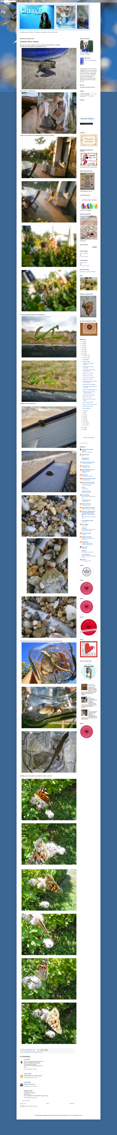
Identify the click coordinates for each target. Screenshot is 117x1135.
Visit (84, 443)
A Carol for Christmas (86, 479)
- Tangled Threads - (86, 500)
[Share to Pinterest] (47, 1050)
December (85, 355)
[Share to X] (44, 1050)
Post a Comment (26, 1100)
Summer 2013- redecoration (89, 384)
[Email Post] (38, 1049)
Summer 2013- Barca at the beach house (88, 370)
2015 (82, 349)
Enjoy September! (86, 408)
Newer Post (23, 1103)
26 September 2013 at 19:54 (30, 1086)
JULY (83, 455)
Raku (89, 697)
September (85, 361)
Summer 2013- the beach (88, 377)
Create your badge (84, 256)
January (85, 425)
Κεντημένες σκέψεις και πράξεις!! (88, 508)
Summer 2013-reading (87, 402)
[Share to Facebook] (46, 1050)
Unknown (26, 1073)
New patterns (84, 521)
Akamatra (84, 528)
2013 (82, 353)
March (84, 421)
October (85, 359)
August (84, 410)
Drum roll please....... (86, 501)
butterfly (26, 1082)
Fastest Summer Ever (86, 492)
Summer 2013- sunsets (87, 373)
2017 (82, 345)
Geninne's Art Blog (86, 533)
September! (84, 534)
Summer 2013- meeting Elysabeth (87, 367)
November (85, 357)
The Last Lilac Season (86, 560)
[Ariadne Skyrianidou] (80, 255)
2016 (82, 347)
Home (47, 1103)
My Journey (84, 474)
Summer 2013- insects (87, 379)
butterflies (28, 1052)
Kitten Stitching (85, 495)
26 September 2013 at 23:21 (30, 1097)
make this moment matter (87, 463)
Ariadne (23, 1049)
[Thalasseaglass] (80, 264)
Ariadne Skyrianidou (84, 253)
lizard (35, 1052)
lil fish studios (85, 524)
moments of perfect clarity (88, 462)
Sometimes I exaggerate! (87, 452)
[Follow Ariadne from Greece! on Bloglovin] (87, 119)
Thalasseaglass (83, 262)
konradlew (69, 1115)
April (84, 418)
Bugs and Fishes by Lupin (88, 482)
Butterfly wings (85, 454)
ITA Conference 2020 (86, 505)
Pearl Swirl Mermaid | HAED (87, 552)
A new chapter (85, 525)
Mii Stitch (84, 550)
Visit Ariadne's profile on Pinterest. (88, 271)
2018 (82, 343)
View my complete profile (90, 60)
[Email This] (41, 1050)
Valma (25, 1059)
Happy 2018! (84, 548)
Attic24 (83, 487)
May (84, 417)
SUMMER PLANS (85, 459)
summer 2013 (39, 1052)
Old (89, 710)
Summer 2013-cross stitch (88, 395)
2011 (82, 429)
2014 (82, 351)
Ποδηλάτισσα (85, 542)
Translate (91, 96)
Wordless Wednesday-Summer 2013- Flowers (89, 382)
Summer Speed (85, 488)
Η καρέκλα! (84, 472)
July (84, 412)
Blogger (80, 1115)
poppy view (84, 547)
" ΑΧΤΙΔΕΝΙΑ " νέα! (86, 467)
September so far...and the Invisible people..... (88, 392)
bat (24, 1052)
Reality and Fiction (86, 503)
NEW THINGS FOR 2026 (87, 476)
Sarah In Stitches (86, 554)
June (84, 415)
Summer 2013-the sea (87, 406)
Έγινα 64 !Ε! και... (86, 466)
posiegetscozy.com (86, 491)
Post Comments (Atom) (31, 1106)
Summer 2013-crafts (87, 397)
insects (31, 1052)
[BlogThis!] (42, 1050)
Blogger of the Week (87, 537)
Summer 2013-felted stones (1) (89, 389)
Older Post (71, 1103)
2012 (82, 427)
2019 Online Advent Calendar (92, 685)
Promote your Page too (85, 265)
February (85, 423)
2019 (82, 341)
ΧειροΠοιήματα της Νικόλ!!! (88, 507)
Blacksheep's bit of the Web (88, 478)
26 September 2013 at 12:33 (30, 1077)
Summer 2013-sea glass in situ (89, 404)
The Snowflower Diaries (87, 520)
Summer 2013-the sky (87, 375)
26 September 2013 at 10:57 (30, 1069)
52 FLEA (84, 559)
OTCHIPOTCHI (85, 458)
